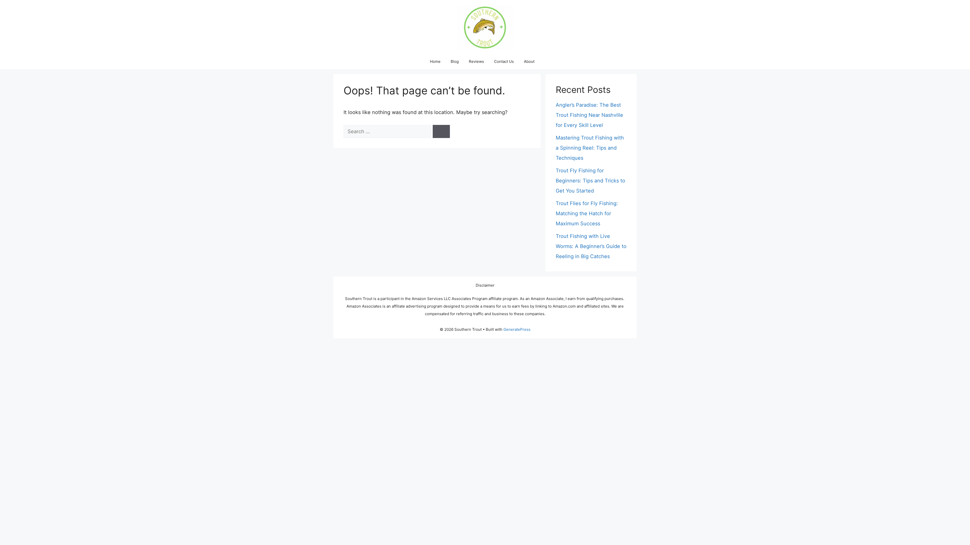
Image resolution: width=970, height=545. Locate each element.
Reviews (476, 61)
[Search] (441, 131)
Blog (455, 61)
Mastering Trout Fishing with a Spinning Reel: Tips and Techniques (590, 148)
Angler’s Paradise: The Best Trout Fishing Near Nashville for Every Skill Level (589, 115)
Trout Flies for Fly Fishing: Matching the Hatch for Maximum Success (587, 213)
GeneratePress (516, 329)
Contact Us (504, 61)
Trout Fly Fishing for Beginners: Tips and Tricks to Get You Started (590, 181)
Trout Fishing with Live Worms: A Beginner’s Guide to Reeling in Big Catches (591, 246)
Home (435, 61)
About (529, 61)
